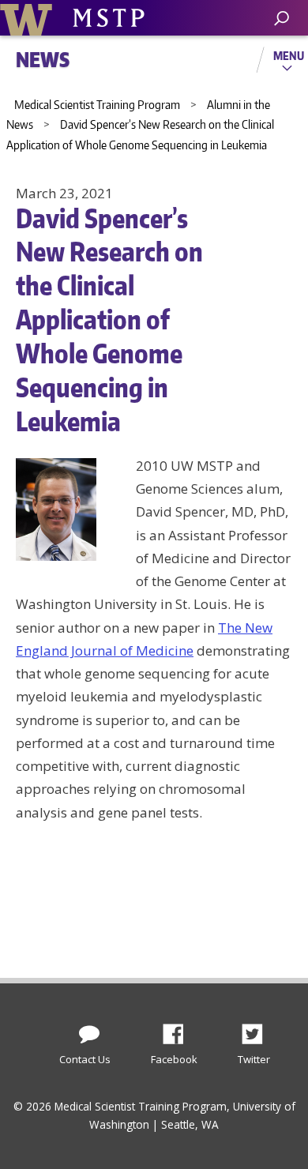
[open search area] (281, 18)
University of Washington (29, 18)
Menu (288, 55)
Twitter (258, 1030)
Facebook (179, 1030)
